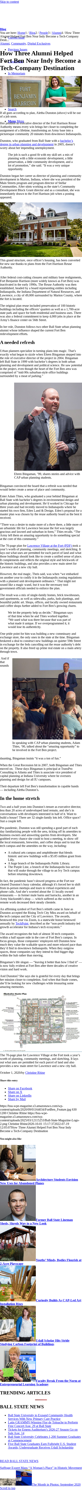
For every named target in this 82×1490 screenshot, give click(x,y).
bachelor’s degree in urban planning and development (36, 142)
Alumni (5, 43)
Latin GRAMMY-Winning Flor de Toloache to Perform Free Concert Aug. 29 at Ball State (43, 1424)
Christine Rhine (35, 1072)
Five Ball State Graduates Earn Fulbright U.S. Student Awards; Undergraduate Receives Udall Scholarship (42, 1445)
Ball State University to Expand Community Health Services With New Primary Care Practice (40, 1417)
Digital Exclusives (38, 43)
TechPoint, (22, 923)
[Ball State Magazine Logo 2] (30, 22)
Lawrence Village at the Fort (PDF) (49, 545)
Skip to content (9, 1)
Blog (3, 29)
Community (18, 43)
